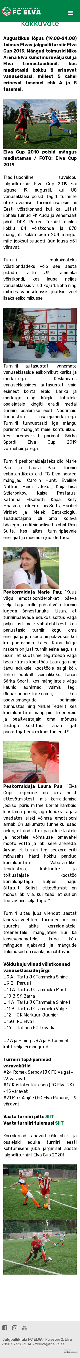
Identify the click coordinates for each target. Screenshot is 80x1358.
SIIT (49, 1116)
